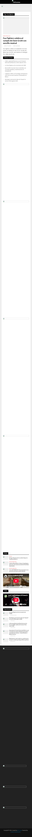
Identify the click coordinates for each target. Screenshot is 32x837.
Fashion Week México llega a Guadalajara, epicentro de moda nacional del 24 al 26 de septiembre (19, 565)
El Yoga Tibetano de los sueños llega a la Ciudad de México (18, 558)
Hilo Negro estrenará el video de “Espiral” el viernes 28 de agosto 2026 (15, 80)
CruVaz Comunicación (15, 832)
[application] (16, 581)
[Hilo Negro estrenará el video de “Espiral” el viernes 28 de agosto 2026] (5, 619)
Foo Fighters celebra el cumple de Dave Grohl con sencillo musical (14, 40)
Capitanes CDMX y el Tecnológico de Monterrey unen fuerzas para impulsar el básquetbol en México (16, 75)
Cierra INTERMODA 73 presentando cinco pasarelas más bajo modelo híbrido (19, 570)
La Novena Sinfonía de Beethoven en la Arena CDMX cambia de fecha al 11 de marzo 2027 (18, 625)
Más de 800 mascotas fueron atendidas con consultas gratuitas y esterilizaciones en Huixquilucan (15, 69)
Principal (14, 561)
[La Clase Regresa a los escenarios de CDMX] (5, 614)
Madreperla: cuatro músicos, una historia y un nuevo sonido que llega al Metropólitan (19, 639)
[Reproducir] (5, 588)
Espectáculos (6, 36)
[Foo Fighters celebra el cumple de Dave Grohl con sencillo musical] (16, 25)
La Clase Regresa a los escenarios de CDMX (15, 65)
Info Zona (19, 830)
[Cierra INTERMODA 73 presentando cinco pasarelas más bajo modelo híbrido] (5, 570)
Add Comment (16, 46)
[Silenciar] (24, 588)
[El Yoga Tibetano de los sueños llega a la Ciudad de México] (5, 558)
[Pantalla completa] (26, 588)
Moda (10, 556)
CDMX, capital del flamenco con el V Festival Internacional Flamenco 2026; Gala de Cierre (15, 61)
